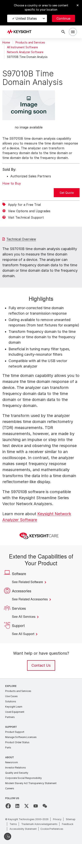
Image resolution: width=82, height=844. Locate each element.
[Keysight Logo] (20, 32)
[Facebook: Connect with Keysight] (8, 806)
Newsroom (11, 762)
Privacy (57, 819)
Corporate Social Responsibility (23, 777)
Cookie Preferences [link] (51, 828)
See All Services (24, 617)
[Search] (63, 31)
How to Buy (11, 183)
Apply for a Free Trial (24, 205)
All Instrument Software (22, 47)
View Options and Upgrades (29, 211)
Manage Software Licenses (21, 737)
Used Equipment (14, 711)
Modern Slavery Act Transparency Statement (31, 783)
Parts (8, 747)
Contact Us (41, 665)
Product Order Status (17, 742)
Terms (13, 824)
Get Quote (67, 192)
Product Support (14, 731)
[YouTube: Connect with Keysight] (36, 806)
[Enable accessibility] (7, 836)
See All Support (24, 634)
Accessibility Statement (23, 828)
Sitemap (70, 819)
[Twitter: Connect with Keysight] (26, 806)
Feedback (67, 824)
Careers (9, 788)
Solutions (10, 701)
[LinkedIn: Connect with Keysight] (17, 806)
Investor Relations (15, 767)
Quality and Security (16, 772)
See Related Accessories (31, 599)
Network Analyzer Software (25, 52)
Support (11, 726)
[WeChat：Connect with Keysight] (45, 806)
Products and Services (30, 42)
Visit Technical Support (26, 217)
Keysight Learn (13, 706)
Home (6, 42)
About (9, 757)
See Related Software (29, 582)
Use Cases (11, 696)
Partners (10, 717)
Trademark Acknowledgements (39, 824)
